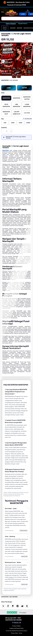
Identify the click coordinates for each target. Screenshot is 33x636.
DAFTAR (24, 88)
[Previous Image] (3, 61)
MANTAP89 (5, 150)
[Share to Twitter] (3, 606)
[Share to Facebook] (8, 606)
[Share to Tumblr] (27, 606)
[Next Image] (30, 61)
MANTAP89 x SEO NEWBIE (9, 597)
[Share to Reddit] (22, 606)
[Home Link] (11, 13)
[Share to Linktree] (13, 606)
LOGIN (23, 14)
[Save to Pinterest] (17, 606)
